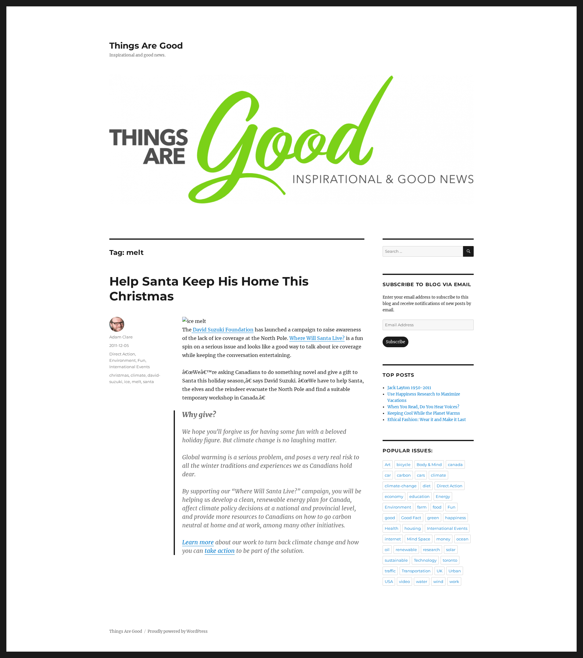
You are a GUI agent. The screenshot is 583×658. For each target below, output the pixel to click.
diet (427, 485)
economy (394, 496)
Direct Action (122, 353)
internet (393, 538)
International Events (129, 366)
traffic (390, 570)
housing (412, 528)
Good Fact (411, 517)
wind (438, 581)
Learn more (198, 542)
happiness (455, 517)
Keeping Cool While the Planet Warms (423, 413)
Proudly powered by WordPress (178, 631)
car (388, 475)
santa (148, 381)
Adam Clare (121, 336)
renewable (406, 549)
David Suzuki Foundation (223, 330)
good (390, 517)
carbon (404, 475)
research (431, 549)
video (404, 581)
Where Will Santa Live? (317, 338)
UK (439, 570)
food (437, 507)
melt (136, 381)
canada (455, 464)
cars (421, 475)
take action (220, 550)
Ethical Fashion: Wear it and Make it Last (426, 419)
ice (127, 381)
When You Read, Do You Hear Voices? (423, 407)
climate (138, 375)
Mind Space (418, 538)
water (421, 581)
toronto (450, 560)
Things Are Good (146, 45)
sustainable (396, 560)
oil (387, 549)
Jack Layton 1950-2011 (409, 387)
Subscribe (395, 341)
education (419, 496)
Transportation (416, 570)
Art (387, 464)
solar (450, 549)
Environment (122, 360)
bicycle (404, 464)
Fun (141, 360)
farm (422, 507)
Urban (454, 570)
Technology (425, 560)
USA (389, 581)
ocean (462, 538)
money (443, 538)
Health (391, 528)
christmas (119, 375)
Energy (443, 496)
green (433, 517)
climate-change (401, 485)
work (454, 581)
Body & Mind (429, 464)
